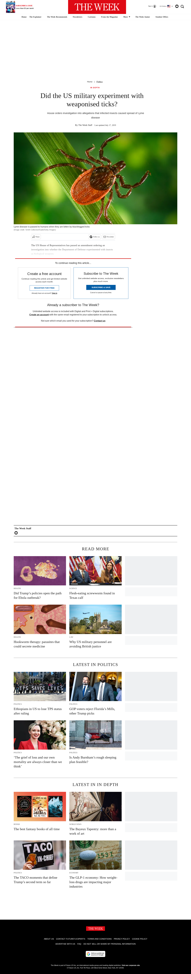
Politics (99, 82)
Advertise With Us (65, 944)
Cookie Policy (139, 939)
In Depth (95, 88)
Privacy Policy (122, 939)
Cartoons (92, 17)
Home (89, 82)
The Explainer (35, 17)
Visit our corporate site (131, 965)
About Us (49, 939)
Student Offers (161, 17)
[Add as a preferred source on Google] (95, 954)
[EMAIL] (16, 533)
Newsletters (77, 17)
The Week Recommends (57, 17)
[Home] (24, 17)
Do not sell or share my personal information (109, 944)
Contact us (99, 321)
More (125, 17)
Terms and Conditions (99, 939)
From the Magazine (109, 17)
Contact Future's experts (70, 939)
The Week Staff (85, 125)
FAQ (79, 944)
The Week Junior (142, 17)
